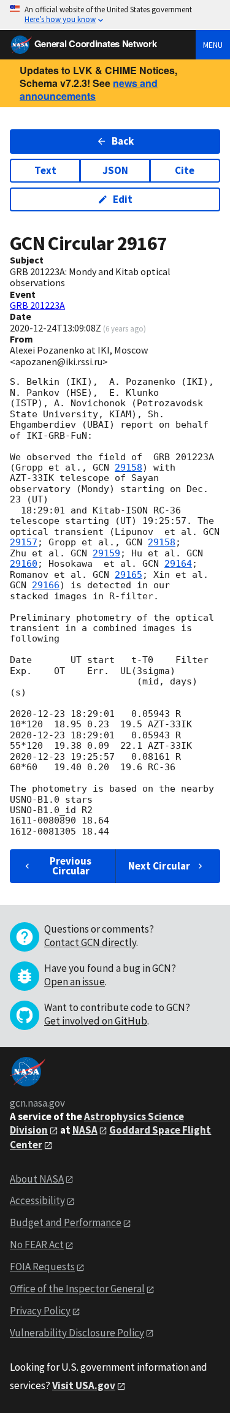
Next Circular (159, 866)
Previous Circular (70, 865)
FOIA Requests (42, 1266)
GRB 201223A (37, 305)
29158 (128, 467)
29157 (23, 542)
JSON (115, 170)
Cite (184, 170)
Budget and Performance (65, 1222)
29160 (23, 563)
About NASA (37, 1179)
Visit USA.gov (83, 1385)
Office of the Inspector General (77, 1288)
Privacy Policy (40, 1310)
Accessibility (37, 1200)
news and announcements (89, 89)
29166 (45, 585)
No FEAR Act (37, 1244)
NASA (85, 1130)
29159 (106, 553)
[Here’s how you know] (115, 15)
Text (45, 170)
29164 (178, 563)
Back (123, 141)
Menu (213, 44)
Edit (122, 199)
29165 (128, 574)
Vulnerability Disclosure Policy (77, 1332)
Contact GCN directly (90, 942)
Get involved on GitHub (95, 1021)
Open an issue (74, 981)
